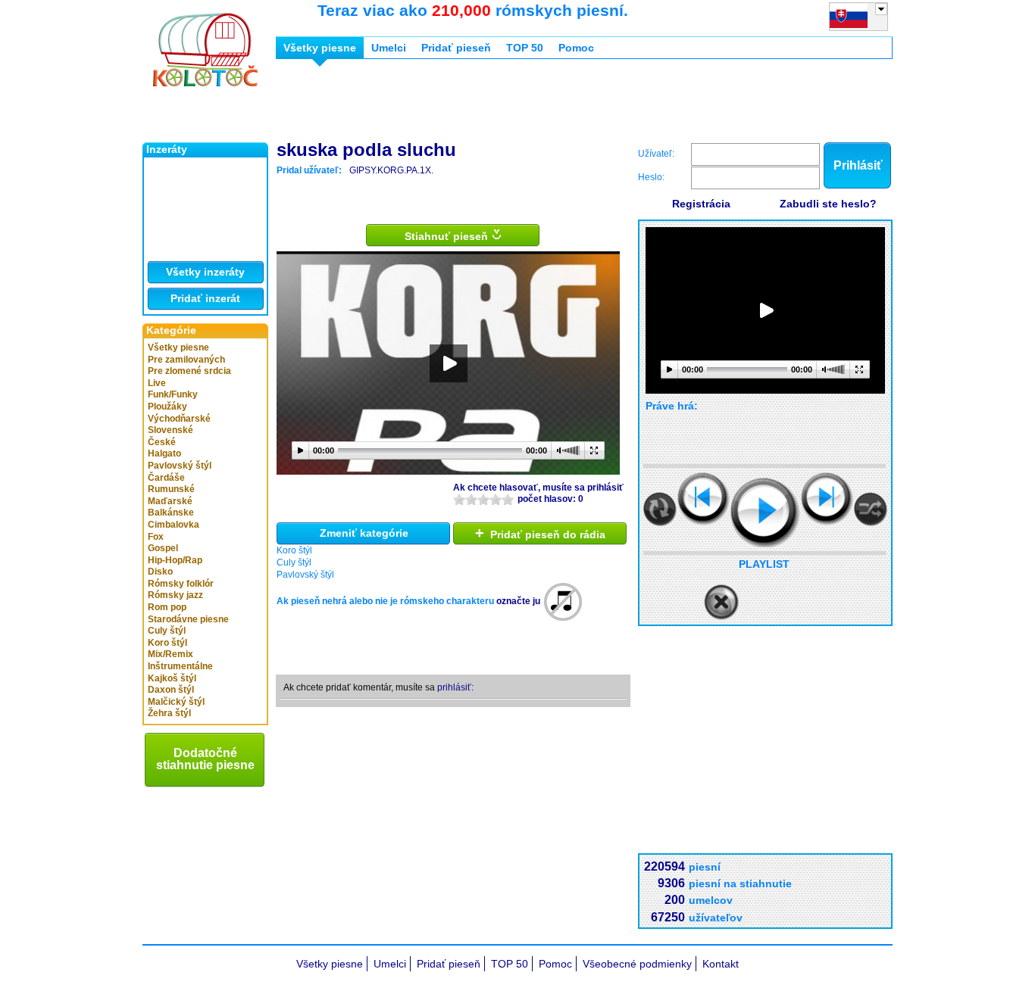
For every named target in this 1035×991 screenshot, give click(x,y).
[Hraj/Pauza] (765, 512)
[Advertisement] (551, 104)
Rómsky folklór (181, 583)
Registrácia (701, 204)
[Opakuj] (660, 509)
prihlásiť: (455, 687)
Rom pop (167, 607)
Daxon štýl (171, 689)
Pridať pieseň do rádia (540, 533)
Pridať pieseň (456, 48)
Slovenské (170, 430)
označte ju (518, 601)
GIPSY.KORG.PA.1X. (391, 170)
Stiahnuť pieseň (448, 236)
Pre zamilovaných (186, 359)
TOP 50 (524, 48)
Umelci (388, 48)
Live (157, 383)
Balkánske (171, 512)
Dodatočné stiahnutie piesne (205, 758)
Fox (156, 536)
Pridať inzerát (205, 298)
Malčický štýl (176, 702)
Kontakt (720, 964)
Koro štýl (167, 642)
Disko (160, 571)
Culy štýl (167, 630)
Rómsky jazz (175, 595)
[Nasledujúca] (827, 498)
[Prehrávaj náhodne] (870, 509)
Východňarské (179, 418)
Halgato (164, 453)
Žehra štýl (169, 713)
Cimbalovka (173, 524)
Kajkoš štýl (172, 678)
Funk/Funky (173, 394)
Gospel (163, 548)
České (162, 442)
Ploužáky (167, 406)
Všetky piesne (178, 347)
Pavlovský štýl (179, 465)
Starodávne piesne (188, 619)
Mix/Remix (170, 654)
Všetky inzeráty (205, 272)
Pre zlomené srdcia (189, 371)
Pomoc (576, 48)
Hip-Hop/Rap (175, 560)
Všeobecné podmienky (637, 964)
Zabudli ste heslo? (828, 204)
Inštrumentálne (180, 666)
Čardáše (166, 477)
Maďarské (170, 501)
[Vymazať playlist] (721, 602)
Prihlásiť (858, 165)
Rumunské (171, 489)
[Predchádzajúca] (703, 498)
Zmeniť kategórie (364, 533)
